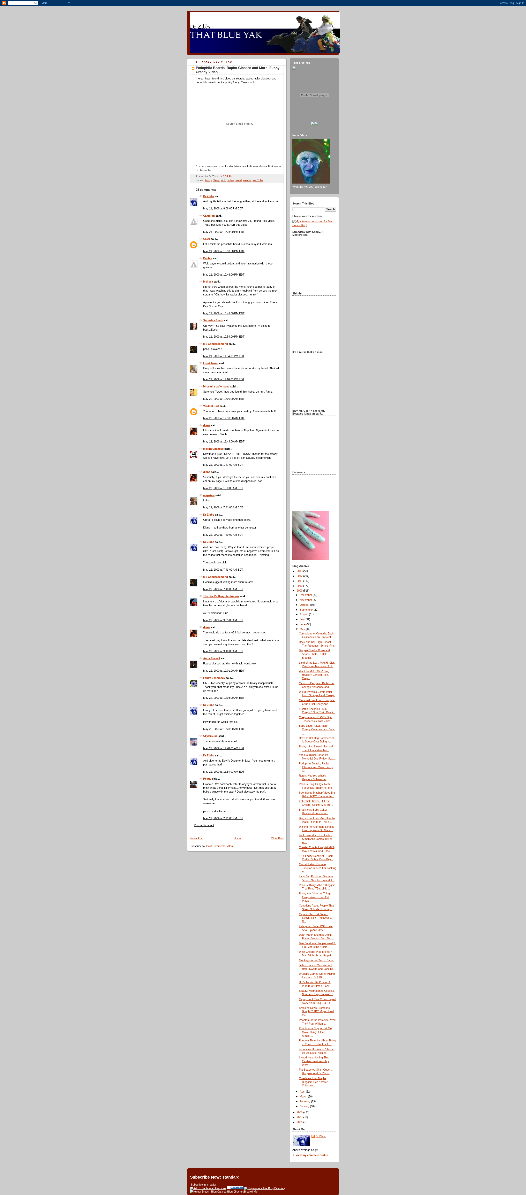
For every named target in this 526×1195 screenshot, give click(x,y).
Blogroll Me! (251, 1191)
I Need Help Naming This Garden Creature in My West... (314, 1061)
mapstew (209, 495)
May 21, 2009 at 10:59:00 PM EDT (224, 336)
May (303, 629)
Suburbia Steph (213, 320)
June (303, 624)
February (305, 1101)
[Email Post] (233, 176)
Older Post (277, 838)
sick (223, 180)
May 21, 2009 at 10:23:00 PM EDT (224, 232)
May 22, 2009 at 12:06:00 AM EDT (224, 399)
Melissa (208, 281)
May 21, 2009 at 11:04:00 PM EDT (223, 356)
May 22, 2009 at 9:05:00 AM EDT (223, 620)
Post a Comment (204, 825)
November (306, 600)
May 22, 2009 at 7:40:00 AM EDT (223, 534)
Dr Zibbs (208, 196)
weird (238, 180)
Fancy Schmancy (214, 678)
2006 (300, 1122)
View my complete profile (311, 1155)
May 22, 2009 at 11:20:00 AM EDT (223, 748)
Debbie (207, 258)
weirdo (247, 180)
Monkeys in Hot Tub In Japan (316, 960)
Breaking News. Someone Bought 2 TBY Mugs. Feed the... (316, 1012)
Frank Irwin (210, 363)
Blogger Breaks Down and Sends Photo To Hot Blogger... (314, 654)
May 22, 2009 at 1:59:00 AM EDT (223, 488)
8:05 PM (228, 176)
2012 (300, 576)
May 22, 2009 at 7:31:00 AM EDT (223, 507)
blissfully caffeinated (216, 386)
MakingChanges (213, 448)
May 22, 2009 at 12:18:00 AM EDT (224, 418)
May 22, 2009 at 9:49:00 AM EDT (223, 651)
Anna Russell (211, 658)
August (304, 614)
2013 (300, 571)
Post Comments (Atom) (220, 846)
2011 (300, 581)
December (306, 595)
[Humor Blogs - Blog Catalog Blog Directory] (217, 1191)
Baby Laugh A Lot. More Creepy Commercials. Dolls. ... (317, 729)
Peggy (207, 778)
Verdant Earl (211, 406)
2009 (300, 590)
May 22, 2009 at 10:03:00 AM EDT (224, 697)
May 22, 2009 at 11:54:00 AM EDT (223, 771)
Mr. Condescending (215, 343)
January (305, 1106)
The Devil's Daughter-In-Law (221, 596)
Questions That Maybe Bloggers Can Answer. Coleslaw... (313, 1082)
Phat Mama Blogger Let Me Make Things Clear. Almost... (315, 1032)
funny (208, 180)
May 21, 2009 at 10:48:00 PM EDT (224, 313)
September (307, 609)
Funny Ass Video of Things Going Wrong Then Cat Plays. (315, 897)
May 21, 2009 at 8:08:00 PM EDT (223, 208)
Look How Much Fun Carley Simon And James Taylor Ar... (315, 839)
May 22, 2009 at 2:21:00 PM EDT (223, 818)
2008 (300, 1112)
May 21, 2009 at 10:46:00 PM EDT (224, 274)
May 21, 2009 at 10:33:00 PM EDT (224, 251)
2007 (300, 1117)
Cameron (209, 215)
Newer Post (196, 838)
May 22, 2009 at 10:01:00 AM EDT (224, 670)
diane (206, 425)
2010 (300, 586)
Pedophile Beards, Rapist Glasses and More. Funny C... (316, 767)
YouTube (258, 180)
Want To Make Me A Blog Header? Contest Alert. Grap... (314, 675)
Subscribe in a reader (203, 1184)
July (303, 619)
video (230, 180)
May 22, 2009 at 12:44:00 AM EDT (224, 441)
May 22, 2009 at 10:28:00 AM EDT (224, 729)
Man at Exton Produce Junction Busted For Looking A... (317, 868)
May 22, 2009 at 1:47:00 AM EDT (223, 464)
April (303, 1091)
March (304, 1096)
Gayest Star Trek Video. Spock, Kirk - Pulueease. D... (315, 918)
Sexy (216, 180)
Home (237, 838)
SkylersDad (210, 736)
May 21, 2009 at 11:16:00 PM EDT (223, 379)
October (305, 604)
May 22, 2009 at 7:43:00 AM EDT (223, 569)
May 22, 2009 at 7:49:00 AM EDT (223, 589)
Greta (206, 239)
